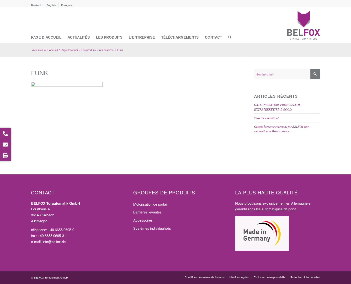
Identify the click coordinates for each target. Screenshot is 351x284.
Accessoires (143, 220)
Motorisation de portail (150, 204)
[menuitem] (37, 5)
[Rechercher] (229, 25)
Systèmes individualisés (152, 228)
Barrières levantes (147, 211)
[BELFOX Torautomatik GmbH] (303, 25)
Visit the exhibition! (266, 118)
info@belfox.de (54, 241)
